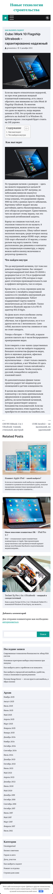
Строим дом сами (11, 873)
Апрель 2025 (9, 719)
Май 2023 (8, 773)
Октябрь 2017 (9, 808)
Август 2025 (9, 701)
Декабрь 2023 (9, 759)
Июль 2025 (8, 706)
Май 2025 (8, 715)
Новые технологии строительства (26, 7)
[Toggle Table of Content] (25, 128)
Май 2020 (8, 791)
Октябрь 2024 (10, 746)
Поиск (43, 634)
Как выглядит (14, 132)
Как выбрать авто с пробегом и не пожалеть (23, 667)
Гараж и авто (10, 855)
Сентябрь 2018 (10, 804)
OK (41, 891)
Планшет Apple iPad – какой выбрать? (23, 478)
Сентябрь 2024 (10, 750)
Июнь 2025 (8, 710)
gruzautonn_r (12, 48)
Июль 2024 (8, 755)
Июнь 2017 (8, 813)
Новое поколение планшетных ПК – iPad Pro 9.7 (25, 533)
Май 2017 (8, 817)
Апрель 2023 (9, 777)
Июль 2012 (8, 831)
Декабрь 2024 (10, 737)
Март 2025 (8, 724)
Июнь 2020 (8, 786)
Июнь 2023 (8, 768)
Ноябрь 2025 (9, 697)
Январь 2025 (9, 733)
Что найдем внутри (17, 135)
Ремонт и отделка (11, 868)
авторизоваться (10, 622)
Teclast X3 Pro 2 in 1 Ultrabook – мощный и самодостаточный (26, 597)
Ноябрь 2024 (9, 742)
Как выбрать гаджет (14, 30)
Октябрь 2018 (9, 799)
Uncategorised (9, 846)
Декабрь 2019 (9, 795)
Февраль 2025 (9, 728)
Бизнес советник (11, 850)
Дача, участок (10, 859)
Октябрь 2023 (10, 764)
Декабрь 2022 (9, 782)
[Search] (47, 18)
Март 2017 (8, 822)
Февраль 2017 (9, 826)
